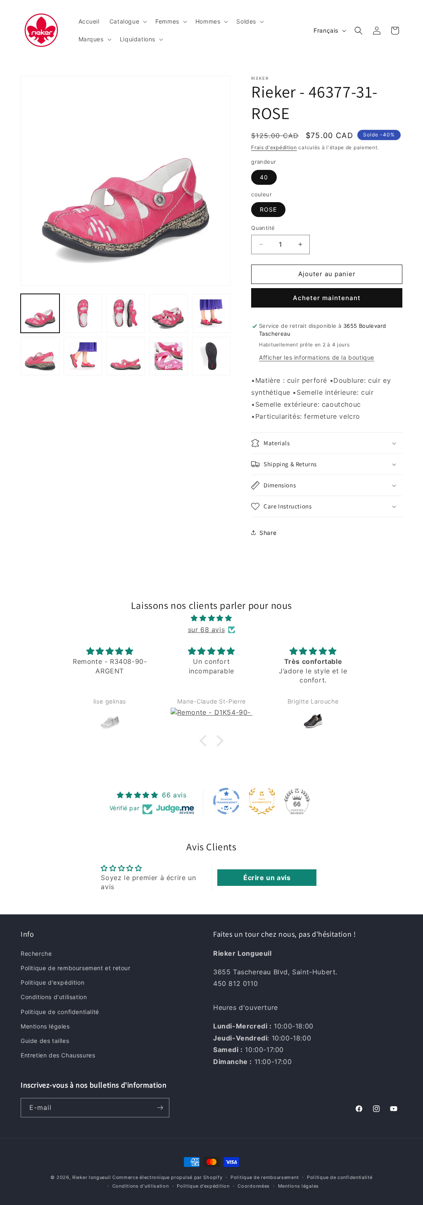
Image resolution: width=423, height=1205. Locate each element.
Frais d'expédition (274, 147)
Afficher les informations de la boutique (316, 357)
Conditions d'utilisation (54, 996)
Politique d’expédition (203, 1186)
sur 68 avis (206, 629)
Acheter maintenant (327, 298)
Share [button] (267, 532)
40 (264, 177)
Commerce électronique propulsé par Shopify (167, 1177)
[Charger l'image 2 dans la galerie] (83, 313)
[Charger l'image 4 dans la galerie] (168, 313)
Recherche (36, 953)
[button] (127, 21)
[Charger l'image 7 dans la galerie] (83, 356)
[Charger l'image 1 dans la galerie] (40, 313)
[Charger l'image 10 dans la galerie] (211, 356)
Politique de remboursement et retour (76, 967)
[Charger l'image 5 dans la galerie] (211, 313)
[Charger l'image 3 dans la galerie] (125, 313)
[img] (211, 618)
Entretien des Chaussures (58, 1055)
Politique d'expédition (52, 982)
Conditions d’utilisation (140, 1186)
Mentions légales (45, 1026)
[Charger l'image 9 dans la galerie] (168, 356)
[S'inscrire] (160, 1107)
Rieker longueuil (91, 1177)
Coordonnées (254, 1186)
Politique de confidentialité (60, 1011)
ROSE (268, 209)
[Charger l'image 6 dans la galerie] (40, 356)
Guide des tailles (45, 1040)
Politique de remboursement (265, 1177)
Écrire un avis (266, 877)
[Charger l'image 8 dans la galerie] (125, 356)
